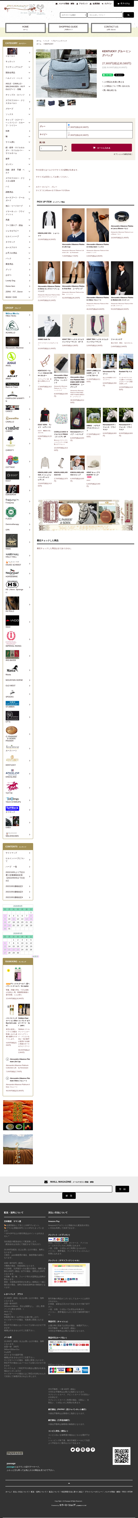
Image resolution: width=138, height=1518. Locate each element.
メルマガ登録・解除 (66, 4)
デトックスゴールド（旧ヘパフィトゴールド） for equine (18, 985)
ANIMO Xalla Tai (44, 339)
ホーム (39, 41)
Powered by (55, 1505)
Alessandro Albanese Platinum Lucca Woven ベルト (122, 227)
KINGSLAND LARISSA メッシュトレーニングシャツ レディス (45, 476)
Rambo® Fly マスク (125, 373)
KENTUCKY (48, 44)
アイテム (125, 3)
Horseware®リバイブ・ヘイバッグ (76, 433)
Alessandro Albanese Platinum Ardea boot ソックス (98, 245)
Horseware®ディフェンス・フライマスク (109, 427)
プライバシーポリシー (93, 1492)
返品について (54, 1492)
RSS (124, 1492)
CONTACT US (111, 28)
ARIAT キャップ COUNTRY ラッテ (93, 473)
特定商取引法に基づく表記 (71, 1492)
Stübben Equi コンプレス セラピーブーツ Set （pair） (24, 1021)
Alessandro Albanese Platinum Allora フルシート (98, 299)
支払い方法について (21, 1492)
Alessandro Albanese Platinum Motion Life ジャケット (122, 299)
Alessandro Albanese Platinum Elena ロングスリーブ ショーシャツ (49, 288)
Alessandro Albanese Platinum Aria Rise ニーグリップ (73, 287)
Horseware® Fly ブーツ (109, 373)
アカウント (83, 4)
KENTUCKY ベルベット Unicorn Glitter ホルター (45, 373)
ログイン (108, 4)
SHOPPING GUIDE (68, 28)
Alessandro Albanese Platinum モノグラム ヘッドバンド (61, 379)
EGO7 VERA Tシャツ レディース (44, 426)
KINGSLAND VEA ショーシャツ (48, 234)
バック (46, 41)
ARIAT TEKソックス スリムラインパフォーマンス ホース (73, 340)
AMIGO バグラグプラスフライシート (93, 428)
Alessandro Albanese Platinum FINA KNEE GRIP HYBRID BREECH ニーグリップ (77, 382)
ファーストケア (116, 339)
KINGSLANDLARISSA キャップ (77, 473)
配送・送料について (39, 1492)
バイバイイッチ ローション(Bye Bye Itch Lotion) (12, 1021)
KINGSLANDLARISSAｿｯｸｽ (61, 473)
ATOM (129, 1492)
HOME (25, 28)
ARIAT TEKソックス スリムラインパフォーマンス (97, 340)
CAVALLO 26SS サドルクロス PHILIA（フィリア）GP (61, 434)
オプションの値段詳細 (122, 154)
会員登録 (96, 4)
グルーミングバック (59, 41)
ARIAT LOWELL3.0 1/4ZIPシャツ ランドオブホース (94, 373)
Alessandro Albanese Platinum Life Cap (73, 245)
